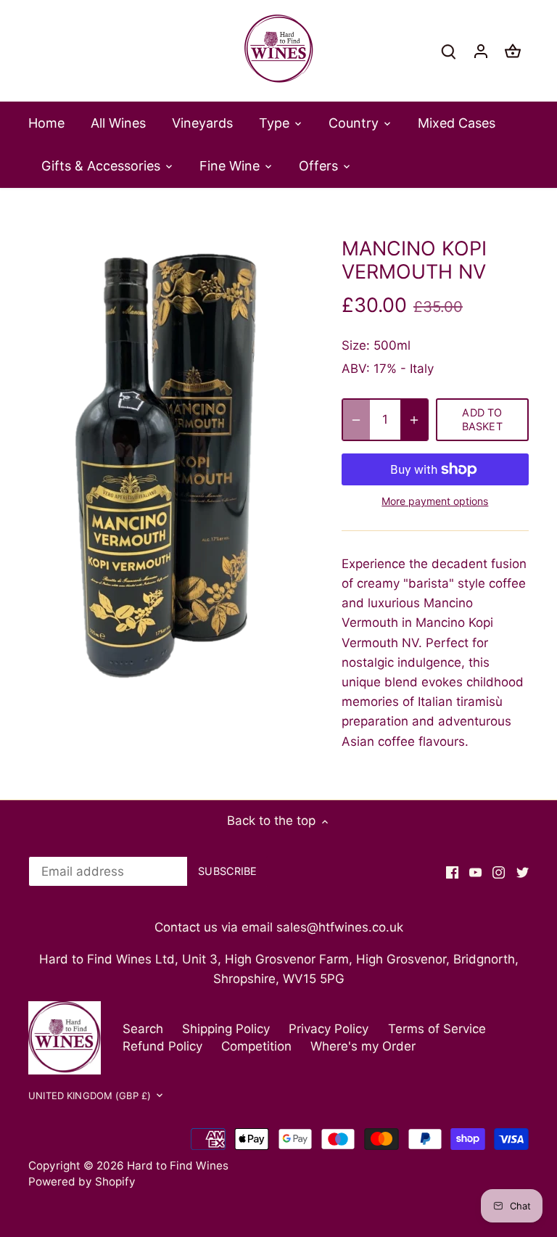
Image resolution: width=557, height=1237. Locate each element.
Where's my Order (363, 1046)
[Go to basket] (512, 51)
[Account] (481, 51)
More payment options (434, 501)
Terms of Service (437, 1029)
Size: (356, 345)
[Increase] (414, 420)
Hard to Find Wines (177, 1165)
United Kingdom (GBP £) (89, 1095)
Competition (256, 1046)
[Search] (449, 51)
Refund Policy (162, 1046)
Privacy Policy (328, 1029)
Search (143, 1029)
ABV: (356, 368)
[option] (171, 465)
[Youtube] (475, 872)
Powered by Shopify (82, 1181)
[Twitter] (522, 872)
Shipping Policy (226, 1029)
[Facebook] (452, 872)
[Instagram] (498, 872)
